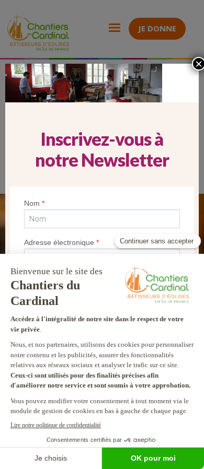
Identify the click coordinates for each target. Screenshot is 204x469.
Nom (34, 203)
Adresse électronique (61, 242)
